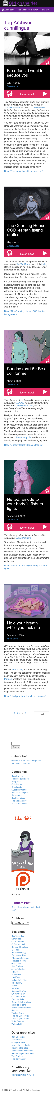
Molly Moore (39, 107)
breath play (17, 669)
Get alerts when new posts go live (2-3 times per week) (26, 762)
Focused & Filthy (18, 960)
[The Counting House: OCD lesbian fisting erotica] (27, 203)
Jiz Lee (14, 971)
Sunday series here (23, 405)
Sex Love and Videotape (22, 1050)
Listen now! (27, 94)
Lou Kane (15, 977)
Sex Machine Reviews (21, 1007)
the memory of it (23, 437)
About (21, 15)
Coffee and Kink (18, 944)
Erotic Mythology (18, 952)
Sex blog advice (18, 798)
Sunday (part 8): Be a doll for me (27, 371)
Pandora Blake (17, 999)
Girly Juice (16, 963)
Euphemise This (18, 955)
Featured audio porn (20, 778)
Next (42, 714)
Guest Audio (13, 86)
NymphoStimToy (18, 991)
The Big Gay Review (20, 1015)
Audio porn (9, 9)
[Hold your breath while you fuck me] (27, 600)
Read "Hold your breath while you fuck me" (25, 696)
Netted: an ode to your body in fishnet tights (25, 503)
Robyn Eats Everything (21, 1002)
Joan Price (16, 974)
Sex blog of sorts (18, 1004)
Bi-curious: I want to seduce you (25, 72)
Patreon (8, 678)
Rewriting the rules (19, 1047)
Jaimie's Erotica (18, 969)
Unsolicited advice (19, 803)
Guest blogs (9, 15)
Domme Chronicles (19, 947)
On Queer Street (18, 996)
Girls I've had (17, 784)
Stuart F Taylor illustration (22, 1053)
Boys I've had (17, 776)
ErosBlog (15, 949)
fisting (44, 264)
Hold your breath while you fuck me (23, 625)
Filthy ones (12, 638)
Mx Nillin (15, 988)
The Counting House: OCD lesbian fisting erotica (27, 229)
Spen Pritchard (23, 537)
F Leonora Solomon (20, 958)
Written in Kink (17, 1024)
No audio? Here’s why (28, 9)
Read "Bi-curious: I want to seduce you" (23, 171)
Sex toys (46, 9)
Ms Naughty (16, 982)
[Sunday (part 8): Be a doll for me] (27, 346)
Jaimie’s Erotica (12, 107)
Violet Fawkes (17, 1021)
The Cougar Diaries (20, 1018)
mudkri (14, 985)
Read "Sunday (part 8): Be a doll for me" (23, 444)
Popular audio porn (19, 792)
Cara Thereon (17, 941)
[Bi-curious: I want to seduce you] (27, 48)
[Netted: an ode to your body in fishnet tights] (27, 476)
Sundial (20, 402)
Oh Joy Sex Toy (18, 993)
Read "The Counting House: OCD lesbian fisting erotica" (24, 313)
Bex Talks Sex (17, 936)
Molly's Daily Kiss (18, 980)
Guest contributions (20, 789)
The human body (18, 800)
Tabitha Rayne (23, 264)
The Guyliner (17, 1056)
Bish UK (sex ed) (18, 1036)
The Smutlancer (18, 1058)
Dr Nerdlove (16, 1039)
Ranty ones (16, 795)
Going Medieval (18, 1042)
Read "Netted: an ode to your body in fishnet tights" (25, 567)
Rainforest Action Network (22, 1074)
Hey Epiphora (17, 966)
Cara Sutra (16, 938)
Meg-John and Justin (20, 1045)
